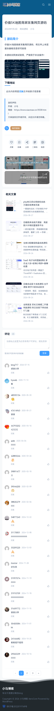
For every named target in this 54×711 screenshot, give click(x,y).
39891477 (15, 471)
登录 (44, 353)
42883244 (15, 456)
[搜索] (43, 4)
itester (14, 563)
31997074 (15, 578)
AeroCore (33, 698)
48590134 (15, 395)
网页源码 (16, 128)
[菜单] (49, 4)
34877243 (15, 517)
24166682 (15, 638)
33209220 (15, 547)
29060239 (15, 654)
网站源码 (24, 29)
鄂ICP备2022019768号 (17, 706)
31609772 (15, 608)
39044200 (15, 486)
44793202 (15, 425)
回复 (12, 373)
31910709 (15, 593)
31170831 (15, 532)
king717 (14, 364)
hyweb (14, 380)
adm (13, 440)
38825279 (15, 502)
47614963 (15, 410)
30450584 (15, 623)
